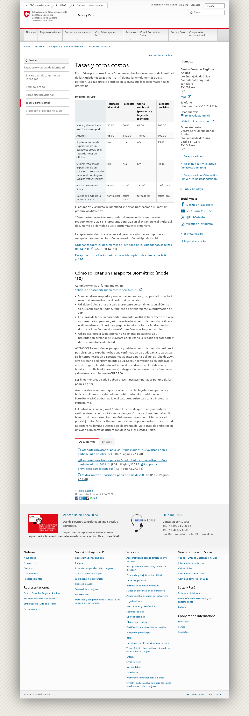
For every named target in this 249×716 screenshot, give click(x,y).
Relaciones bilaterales (190, 593)
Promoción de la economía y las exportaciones (195, 600)
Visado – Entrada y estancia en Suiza (197, 557)
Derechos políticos (136, 580)
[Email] (95, 497)
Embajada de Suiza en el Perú (40, 603)
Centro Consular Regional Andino (42, 593)
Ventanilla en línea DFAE (81, 515)
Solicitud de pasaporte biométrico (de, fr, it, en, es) (107, 289)
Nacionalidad (133, 667)
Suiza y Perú (178, 32)
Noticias (31, 32)
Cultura (182, 607)
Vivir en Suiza (185, 568)
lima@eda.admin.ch (197, 115)
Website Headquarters (195, 121)
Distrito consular (193, 234)
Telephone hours (193, 156)
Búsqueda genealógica (138, 632)
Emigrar (79, 563)
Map (184, 96)
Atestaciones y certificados (140, 606)
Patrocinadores (32, 608)
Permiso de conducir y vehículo (142, 585)
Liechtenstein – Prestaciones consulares (147, 642)
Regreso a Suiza (83, 584)
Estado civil (132, 672)
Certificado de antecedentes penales (146, 627)
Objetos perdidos (135, 616)
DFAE (63, 5)
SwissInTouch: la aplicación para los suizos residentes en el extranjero (148, 685)
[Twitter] (80, 497)
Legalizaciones (134, 601)
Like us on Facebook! (199, 204)
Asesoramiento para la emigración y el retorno (147, 559)
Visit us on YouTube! (200, 210)
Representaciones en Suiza (89, 557)
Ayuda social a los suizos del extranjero (147, 596)
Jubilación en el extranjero (89, 578)
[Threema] (88, 497)
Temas (181, 626)
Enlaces (107, 441)
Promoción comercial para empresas (146, 677)
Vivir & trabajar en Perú (105, 34)
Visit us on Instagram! (200, 223)
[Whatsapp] (92, 497)
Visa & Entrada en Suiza (150, 34)
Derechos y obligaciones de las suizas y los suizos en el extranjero (97, 601)
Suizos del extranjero (86, 589)
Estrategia (183, 621)
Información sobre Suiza (191, 573)
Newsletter (30, 563)
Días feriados (31, 573)
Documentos (85, 441)
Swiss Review (133, 662)
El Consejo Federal (39, 5)
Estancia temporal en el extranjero (94, 568)
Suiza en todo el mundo (90, 5)
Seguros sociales (135, 611)
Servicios (131, 32)
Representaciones (50, 32)
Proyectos (183, 632)
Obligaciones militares (138, 622)
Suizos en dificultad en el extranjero (145, 590)
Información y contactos (191, 563)
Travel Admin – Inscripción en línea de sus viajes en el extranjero (148, 650)
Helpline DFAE (173, 515)
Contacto (185, 61)
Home (27, 46)
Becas (129, 637)
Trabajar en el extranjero (88, 573)
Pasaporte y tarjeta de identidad (66, 46)
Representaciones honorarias (39, 598)
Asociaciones (82, 594)
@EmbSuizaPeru (197, 217)
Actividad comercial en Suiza (193, 578)
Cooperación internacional (197, 34)
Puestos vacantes (33, 578)
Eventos (28, 568)
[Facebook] (77, 497)
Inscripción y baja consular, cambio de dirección (146, 568)
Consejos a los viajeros (77, 32)
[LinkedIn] (84, 497)
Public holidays (193, 188)
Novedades (30, 557)
